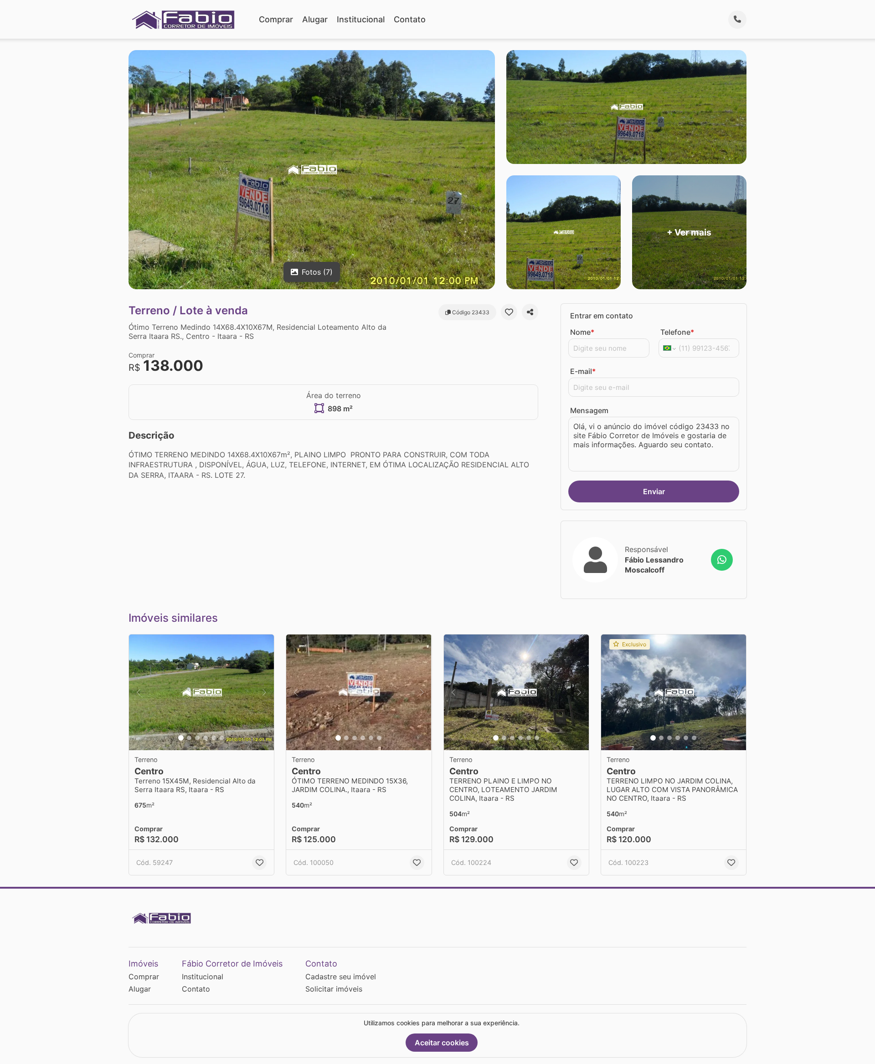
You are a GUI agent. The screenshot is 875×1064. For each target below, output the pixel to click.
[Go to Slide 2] (189, 738)
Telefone (677, 332)
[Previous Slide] (138, 692)
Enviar (654, 491)
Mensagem (589, 410)
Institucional (361, 19)
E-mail (583, 371)
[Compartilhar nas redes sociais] (530, 312)
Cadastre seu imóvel (340, 976)
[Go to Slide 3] (197, 738)
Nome (582, 332)
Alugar (315, 19)
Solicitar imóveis (333, 988)
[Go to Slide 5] (213, 738)
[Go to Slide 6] (222, 738)
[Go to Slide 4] (205, 738)
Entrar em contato (601, 315)
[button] (201, 692)
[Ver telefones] (737, 19)
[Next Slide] (264, 692)
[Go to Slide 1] (181, 738)
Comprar (276, 19)
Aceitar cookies (442, 1042)
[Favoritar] (509, 312)
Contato (410, 19)
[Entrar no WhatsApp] (722, 560)
